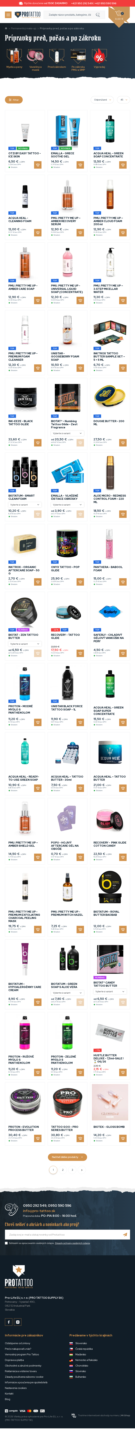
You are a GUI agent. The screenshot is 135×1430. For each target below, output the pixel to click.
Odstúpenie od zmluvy (17, 1343)
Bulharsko (80, 1377)
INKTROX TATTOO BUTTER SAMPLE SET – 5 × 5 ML (109, 356)
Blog (7, 1399)
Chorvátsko (81, 1365)
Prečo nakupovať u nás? (18, 1349)
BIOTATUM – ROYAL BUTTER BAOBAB (106, 913)
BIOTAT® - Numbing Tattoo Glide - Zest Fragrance (64, 424)
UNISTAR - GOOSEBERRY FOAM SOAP (65, 356)
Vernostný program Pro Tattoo (22, 1354)
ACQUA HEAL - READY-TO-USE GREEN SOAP (23, 778)
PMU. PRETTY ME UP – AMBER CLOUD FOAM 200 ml (108, 221)
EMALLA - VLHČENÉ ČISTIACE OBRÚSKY (64, 497)
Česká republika (84, 1349)
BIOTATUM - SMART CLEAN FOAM (21, 497)
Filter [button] (16, 99)
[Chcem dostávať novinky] (125, 1235)
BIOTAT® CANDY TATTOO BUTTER (105, 984)
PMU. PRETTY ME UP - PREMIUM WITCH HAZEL (67, 913)
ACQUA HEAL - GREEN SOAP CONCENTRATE (108, 155)
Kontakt (9, 1393)
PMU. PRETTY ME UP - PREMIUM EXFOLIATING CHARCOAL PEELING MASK (24, 916)
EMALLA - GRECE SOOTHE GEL (62, 155)
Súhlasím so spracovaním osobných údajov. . (50, 1243)
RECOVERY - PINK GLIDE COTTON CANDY (110, 844)
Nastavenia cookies (16, 1388)
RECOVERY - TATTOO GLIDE (65, 636)
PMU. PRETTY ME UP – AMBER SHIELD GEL (23, 844)
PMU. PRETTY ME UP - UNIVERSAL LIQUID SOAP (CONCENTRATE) (67, 289)
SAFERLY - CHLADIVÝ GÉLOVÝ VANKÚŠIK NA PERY (109, 638)
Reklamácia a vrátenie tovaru (21, 1371)
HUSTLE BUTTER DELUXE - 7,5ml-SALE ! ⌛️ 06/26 (108, 1058)
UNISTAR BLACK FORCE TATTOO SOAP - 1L (67, 708)
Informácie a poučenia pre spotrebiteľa (26, 1382)
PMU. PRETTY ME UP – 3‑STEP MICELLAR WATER (108, 289)
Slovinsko (80, 1371)
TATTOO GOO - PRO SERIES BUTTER (64, 1128)
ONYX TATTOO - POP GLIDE (65, 568)
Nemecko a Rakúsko (86, 1360)
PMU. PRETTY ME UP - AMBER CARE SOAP (23, 287)
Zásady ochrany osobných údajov (72, 1243)
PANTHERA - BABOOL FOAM (108, 568)
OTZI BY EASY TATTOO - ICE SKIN (24, 155)
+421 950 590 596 (105, 3)
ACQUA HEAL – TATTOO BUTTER (110, 778)
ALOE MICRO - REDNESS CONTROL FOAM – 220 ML (110, 499)
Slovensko (81, 1343)
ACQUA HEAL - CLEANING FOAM (19, 219)
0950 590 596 (59, 1205)
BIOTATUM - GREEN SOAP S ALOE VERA (64, 985)
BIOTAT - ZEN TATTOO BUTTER (23, 636)
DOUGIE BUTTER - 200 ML (109, 422)
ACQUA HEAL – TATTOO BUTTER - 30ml (67, 778)
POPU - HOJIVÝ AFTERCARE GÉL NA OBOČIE (65, 846)
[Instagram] (17, 1322)
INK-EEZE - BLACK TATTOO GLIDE (20, 422)
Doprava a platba (14, 1360)
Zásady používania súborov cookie (24, 1377)
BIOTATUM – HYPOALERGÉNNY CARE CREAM (24, 987)
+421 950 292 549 (82, 3)
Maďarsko (80, 1354)
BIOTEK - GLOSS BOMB (109, 1127)
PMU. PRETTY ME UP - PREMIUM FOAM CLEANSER (23, 356)
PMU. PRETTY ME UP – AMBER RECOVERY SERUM (66, 221)
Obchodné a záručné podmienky (23, 1365)
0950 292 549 (34, 1205)
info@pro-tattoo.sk (39, 1210)
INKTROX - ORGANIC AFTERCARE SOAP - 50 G (24, 570)
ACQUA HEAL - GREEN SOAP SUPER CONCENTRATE (108, 711)
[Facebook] (8, 1322)
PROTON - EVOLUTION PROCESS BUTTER (23, 1128)
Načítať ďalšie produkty (65, 1157)
